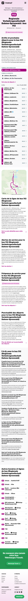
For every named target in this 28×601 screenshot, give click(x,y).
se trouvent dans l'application (18, 62)
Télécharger (19, 596)
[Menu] (25, 3)
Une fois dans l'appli (18, 255)
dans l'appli (9, 403)
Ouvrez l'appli (5, 220)
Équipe (16, 578)
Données (4, 593)
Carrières (17, 580)
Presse (3, 580)
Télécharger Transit (13, 563)
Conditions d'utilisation (20, 583)
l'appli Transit (16, 293)
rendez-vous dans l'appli (13, 449)
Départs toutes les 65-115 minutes (14, 32)
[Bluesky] (17, 592)
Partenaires (5, 587)
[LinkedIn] (21, 592)
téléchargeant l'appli (6, 391)
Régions (3, 576)
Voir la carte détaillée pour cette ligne (12, 231)
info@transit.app (19, 589)
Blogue (3, 578)
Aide (3, 581)
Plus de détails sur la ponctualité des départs (12, 342)
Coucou (4, 574)
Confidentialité (18, 581)
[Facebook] (19, 592)
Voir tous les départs (8, 305)
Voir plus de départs (8, 82)
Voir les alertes (6, 266)
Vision (16, 576)
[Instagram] (15, 592)
